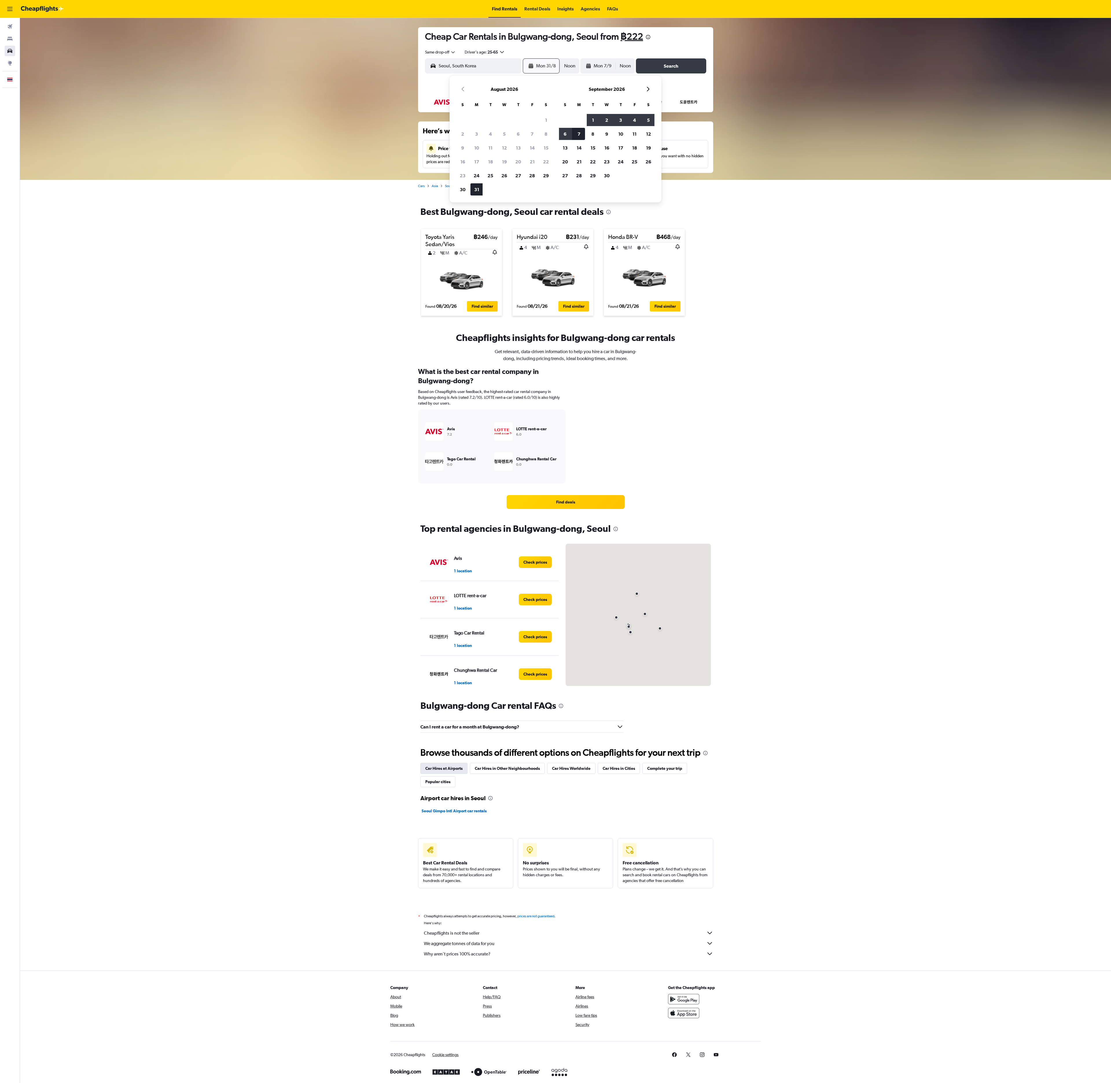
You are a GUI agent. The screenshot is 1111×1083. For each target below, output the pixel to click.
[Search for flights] (9, 26)
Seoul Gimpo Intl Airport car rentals (454, 811)
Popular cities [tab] (437, 781)
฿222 (632, 36)
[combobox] (440, 52)
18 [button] (490, 161)
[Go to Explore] (9, 63)
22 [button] (546, 161)
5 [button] (504, 133)
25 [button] (490, 175)
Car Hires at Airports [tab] (444, 768)
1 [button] (546, 120)
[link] (566, 502)
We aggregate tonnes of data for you (459, 943)
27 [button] (518, 175)
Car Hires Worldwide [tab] (571, 768)
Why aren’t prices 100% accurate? (457, 954)
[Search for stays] (9, 39)
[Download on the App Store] (683, 1013)
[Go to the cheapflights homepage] (42, 9)
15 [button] (546, 147)
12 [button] (504, 147)
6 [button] (518, 133)
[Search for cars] (9, 51)
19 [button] (504, 161)
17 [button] (476, 161)
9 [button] (462, 147)
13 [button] (518, 147)
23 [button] (463, 175)
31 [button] (476, 189)
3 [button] (476, 133)
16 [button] (462, 161)
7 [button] (532, 133)
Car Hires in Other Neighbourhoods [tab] (507, 768)
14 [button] (532, 147)
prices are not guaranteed (535, 916)
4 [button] (490, 133)
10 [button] (476, 147)
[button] (9, 9)
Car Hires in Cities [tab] (619, 768)
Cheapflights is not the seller (451, 933)
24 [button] (476, 175)
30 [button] (463, 189)
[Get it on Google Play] (683, 999)
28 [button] (532, 175)
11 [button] (490, 147)
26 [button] (504, 175)
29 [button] (546, 175)
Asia (435, 186)
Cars (421, 186)
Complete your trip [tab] (664, 768)
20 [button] (518, 161)
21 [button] (532, 161)
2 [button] (462, 133)
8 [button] (546, 133)
